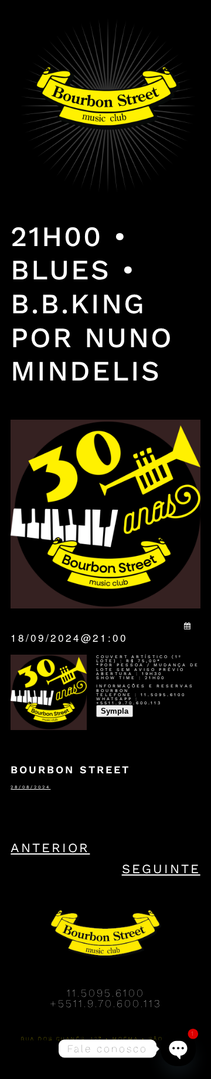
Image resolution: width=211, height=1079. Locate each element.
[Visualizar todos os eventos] (188, 625)
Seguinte (161, 869)
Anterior (50, 848)
